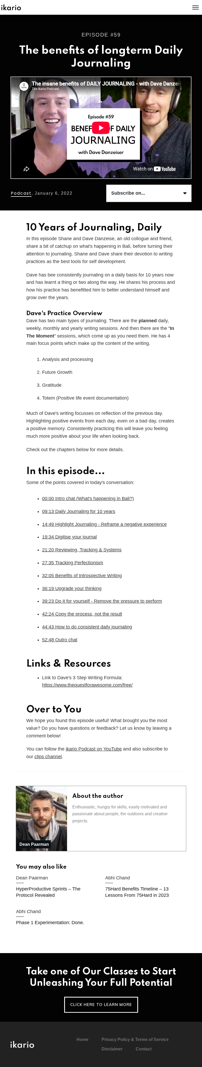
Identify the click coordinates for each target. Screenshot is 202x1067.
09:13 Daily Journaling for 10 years (78, 511)
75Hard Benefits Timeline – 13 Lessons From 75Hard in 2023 (145, 887)
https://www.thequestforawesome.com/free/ (87, 685)
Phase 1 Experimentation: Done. (56, 918)
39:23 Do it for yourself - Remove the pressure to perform (102, 601)
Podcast (21, 193)
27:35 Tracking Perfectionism (72, 562)
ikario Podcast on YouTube (94, 749)
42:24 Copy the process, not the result (82, 614)
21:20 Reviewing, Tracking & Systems (82, 549)
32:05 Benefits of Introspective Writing (82, 575)
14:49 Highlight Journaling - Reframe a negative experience (104, 524)
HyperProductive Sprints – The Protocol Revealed (56, 887)
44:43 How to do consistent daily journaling (87, 627)
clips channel (48, 756)
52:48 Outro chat (59, 639)
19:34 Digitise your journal (69, 537)
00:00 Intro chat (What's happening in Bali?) (88, 498)
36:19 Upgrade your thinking (72, 588)
